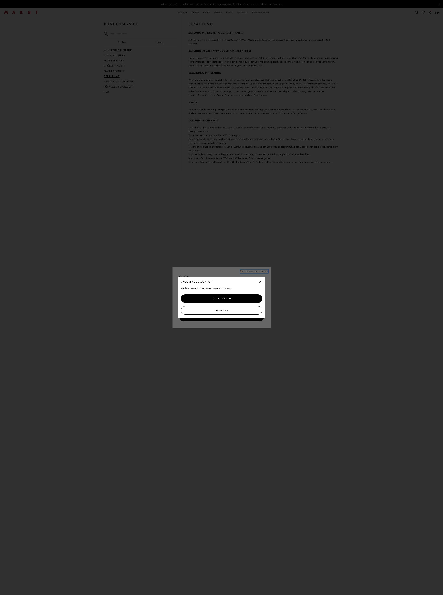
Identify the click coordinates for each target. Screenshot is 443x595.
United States (221, 298)
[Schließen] (260, 282)
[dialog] (221, 297)
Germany (221, 310)
